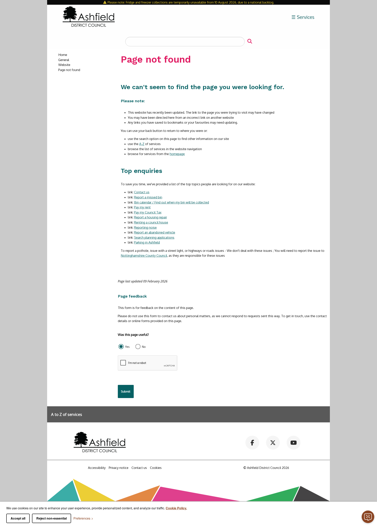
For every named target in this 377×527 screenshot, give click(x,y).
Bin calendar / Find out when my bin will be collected (171, 202)
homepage (177, 154)
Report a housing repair (150, 217)
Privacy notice (118, 468)
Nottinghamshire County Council (144, 256)
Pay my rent (142, 207)
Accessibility (97, 468)
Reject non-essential (51, 518)
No (144, 346)
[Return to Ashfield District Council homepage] (89, 17)
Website (64, 65)
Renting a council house (151, 222)
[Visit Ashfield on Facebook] (252, 442)
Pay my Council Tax (147, 212)
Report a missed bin (148, 197)
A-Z (141, 144)
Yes (127, 346)
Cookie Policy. (176, 508)
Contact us (141, 192)
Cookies (156, 468)
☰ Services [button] (302, 17)
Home (62, 55)
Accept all (18, 518)
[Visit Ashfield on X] (273, 442)
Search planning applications (154, 237)
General (63, 60)
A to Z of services (66, 414)
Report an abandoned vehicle (154, 232)
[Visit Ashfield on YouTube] (293, 442)
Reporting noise (145, 227)
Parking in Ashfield (147, 242)
